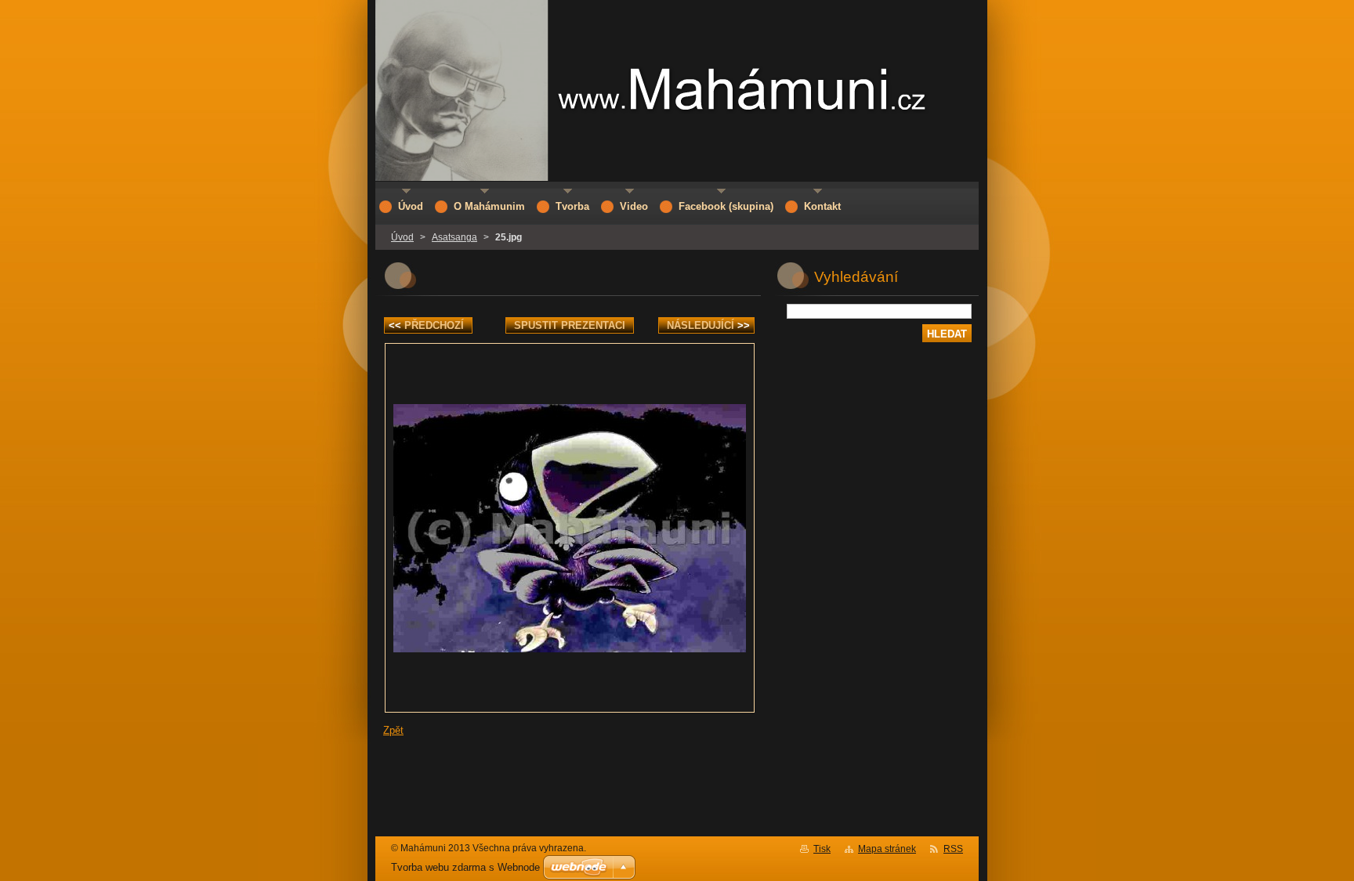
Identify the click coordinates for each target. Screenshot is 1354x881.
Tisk (822, 849)
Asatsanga (454, 237)
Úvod (402, 237)
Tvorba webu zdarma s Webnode (465, 867)
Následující (708, 325)
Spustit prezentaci (569, 325)
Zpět (393, 730)
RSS (953, 849)
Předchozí (426, 325)
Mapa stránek (887, 849)
